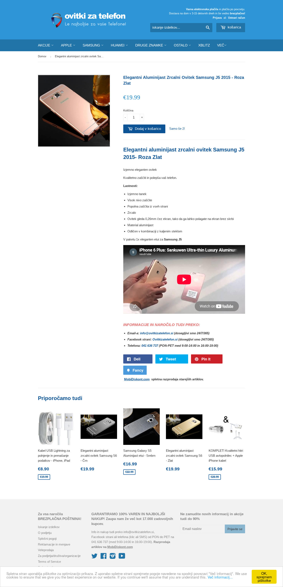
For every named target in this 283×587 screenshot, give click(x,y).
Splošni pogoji (47, 538)
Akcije (44, 45)
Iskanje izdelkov (49, 527)
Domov (42, 56)
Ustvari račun (236, 17)
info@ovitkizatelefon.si (156, 333)
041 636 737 (150, 345)
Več (220, 45)
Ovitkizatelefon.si (165, 339)
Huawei (118, 45)
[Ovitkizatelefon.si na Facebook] (103, 557)
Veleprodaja (46, 550)
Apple (67, 45)
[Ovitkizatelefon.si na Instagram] (113, 557)
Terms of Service (49, 561)
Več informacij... (220, 577)
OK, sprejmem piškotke (264, 577)
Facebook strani (102, 537)
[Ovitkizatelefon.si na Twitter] (94, 557)
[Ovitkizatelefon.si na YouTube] (122, 557)
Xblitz (204, 45)
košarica (234, 27)
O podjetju (45, 533)
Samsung (92, 45)
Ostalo (181, 45)
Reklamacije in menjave (54, 544)
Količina (128, 110)
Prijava (217, 17)
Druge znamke (149, 45)
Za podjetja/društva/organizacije (59, 556)
